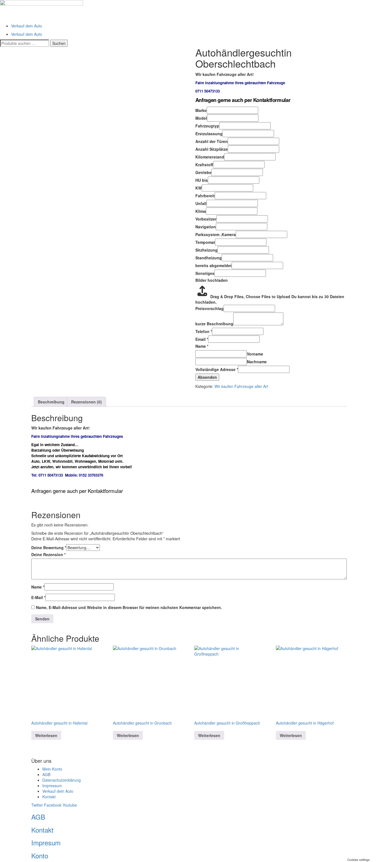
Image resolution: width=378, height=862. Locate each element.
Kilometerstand (209, 157)
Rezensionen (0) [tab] (86, 402)
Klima (200, 211)
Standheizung (208, 257)
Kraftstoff (204, 164)
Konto (39, 855)
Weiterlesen (46, 735)
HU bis (201, 180)
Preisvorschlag (209, 308)
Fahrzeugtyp (207, 126)
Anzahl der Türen (211, 141)
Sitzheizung (206, 250)
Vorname (255, 354)
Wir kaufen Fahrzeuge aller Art (241, 386)
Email (201, 339)
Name (201, 346)
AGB (38, 817)
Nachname (257, 361)
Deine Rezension (48, 554)
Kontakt (42, 830)
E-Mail (38, 597)
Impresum (46, 842)
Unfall (200, 203)
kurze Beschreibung (214, 323)
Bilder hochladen (211, 280)
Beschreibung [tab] (51, 402)
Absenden (207, 377)
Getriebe (203, 172)
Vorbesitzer (205, 219)
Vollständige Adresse (216, 369)
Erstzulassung (208, 133)
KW (198, 188)
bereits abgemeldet (213, 265)
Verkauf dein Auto (26, 26)
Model (201, 118)
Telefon (203, 331)
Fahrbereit (205, 195)
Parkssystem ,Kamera (215, 234)
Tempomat (205, 242)
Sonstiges (204, 273)
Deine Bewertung (48, 547)
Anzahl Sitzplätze (211, 149)
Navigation (205, 226)
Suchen (59, 43)
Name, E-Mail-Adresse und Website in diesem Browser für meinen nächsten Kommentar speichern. (129, 607)
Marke (201, 110)
